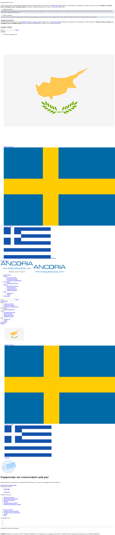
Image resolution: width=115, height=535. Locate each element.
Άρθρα (8, 294)
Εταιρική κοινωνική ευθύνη (10, 503)
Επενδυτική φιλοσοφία (12, 286)
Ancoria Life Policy (12, 277)
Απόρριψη (3, 27)
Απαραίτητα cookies (7, 9)
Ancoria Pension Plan (12, 283)
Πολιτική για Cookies (56, 5)
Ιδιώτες (5, 276)
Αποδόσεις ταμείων (12, 290)
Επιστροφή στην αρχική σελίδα (8, 485)
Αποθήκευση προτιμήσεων (7, 20)
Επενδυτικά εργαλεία (12, 279)
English (6, 146)
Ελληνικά (10, 146)
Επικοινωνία (7, 296)
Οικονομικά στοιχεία (9, 497)
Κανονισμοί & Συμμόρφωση (11, 498)
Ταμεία (5, 284)
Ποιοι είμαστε (7, 275)
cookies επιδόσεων (37, 22)
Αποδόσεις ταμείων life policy (11, 511)
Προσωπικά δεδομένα (9, 500)
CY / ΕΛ (3, 31)
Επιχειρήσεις (7, 282)
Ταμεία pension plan (12, 289)
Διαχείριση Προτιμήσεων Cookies (12, 504)
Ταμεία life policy (11, 287)
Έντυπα (6, 514)
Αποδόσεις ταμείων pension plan (12, 512)
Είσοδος (3, 323)
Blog (5, 291)
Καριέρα (6, 501)
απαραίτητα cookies (26, 22)
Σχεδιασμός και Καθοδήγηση (14, 280)
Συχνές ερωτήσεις (8, 509)
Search (17, 30)
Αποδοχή (9, 27)
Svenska (6, 226)
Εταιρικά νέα (10, 293)
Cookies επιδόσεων (7, 15)
